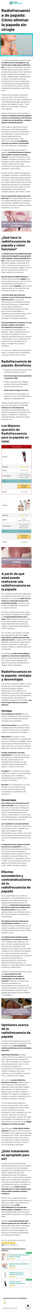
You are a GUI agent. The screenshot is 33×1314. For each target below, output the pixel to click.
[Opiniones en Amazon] (12, 1258)
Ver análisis (24, 492)
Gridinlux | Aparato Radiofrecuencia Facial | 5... (17, 1282)
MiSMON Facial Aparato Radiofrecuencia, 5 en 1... (16, 1273)
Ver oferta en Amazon (24, 486)
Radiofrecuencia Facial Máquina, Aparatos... (19, 1264)
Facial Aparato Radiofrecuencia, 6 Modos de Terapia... (19, 1255)
